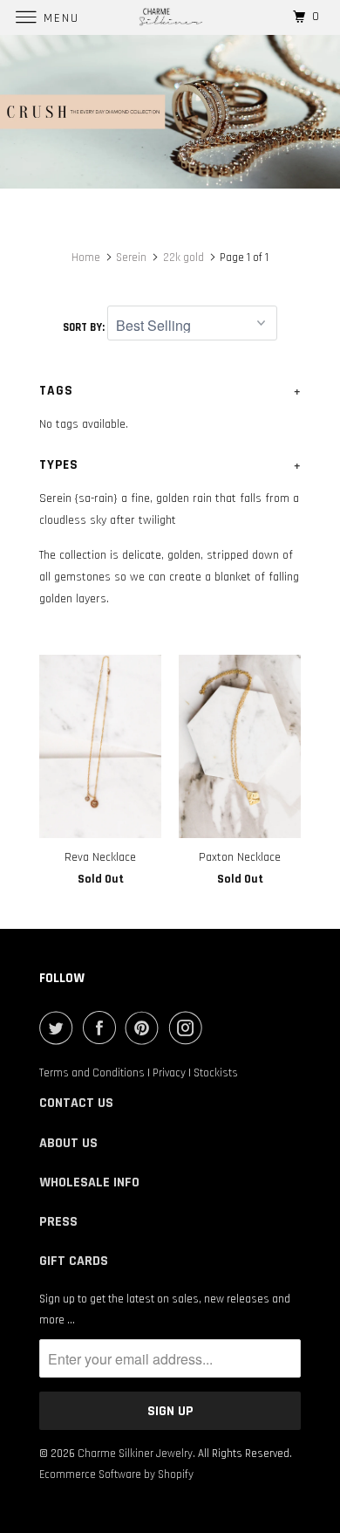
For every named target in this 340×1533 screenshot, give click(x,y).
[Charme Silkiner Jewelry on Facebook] (103, 1027)
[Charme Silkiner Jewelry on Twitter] (59, 1027)
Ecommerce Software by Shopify (116, 1474)
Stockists (216, 1073)
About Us (68, 1143)
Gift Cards (73, 1261)
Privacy (169, 1073)
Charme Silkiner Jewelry (135, 1454)
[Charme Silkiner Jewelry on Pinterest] (146, 1027)
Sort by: (85, 327)
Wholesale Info (89, 1182)
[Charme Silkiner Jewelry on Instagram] (189, 1027)
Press (58, 1222)
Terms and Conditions (92, 1073)
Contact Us (76, 1103)
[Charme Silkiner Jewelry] (170, 17)
